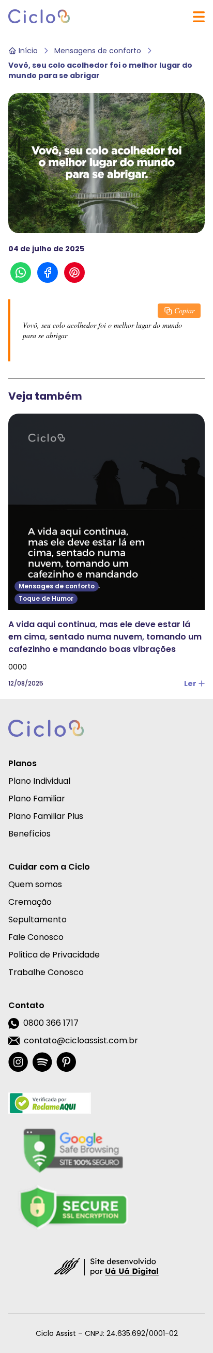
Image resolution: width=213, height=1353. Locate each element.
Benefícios (29, 834)
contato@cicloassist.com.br (81, 1040)
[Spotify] (42, 1062)
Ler (190, 683)
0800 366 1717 (51, 1023)
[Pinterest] (66, 1062)
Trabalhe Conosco (46, 972)
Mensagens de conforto (97, 50)
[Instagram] (18, 1062)
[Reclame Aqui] (73, 1103)
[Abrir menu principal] (199, 16)
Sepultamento (37, 919)
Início (28, 50)
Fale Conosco (36, 937)
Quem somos (35, 884)
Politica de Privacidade (54, 955)
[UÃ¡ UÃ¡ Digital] (106, 1266)
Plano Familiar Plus (45, 816)
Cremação (30, 902)
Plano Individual (39, 781)
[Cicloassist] (39, 16)
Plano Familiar (36, 798)
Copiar (184, 310)
